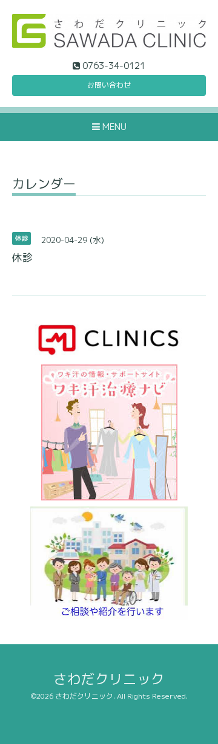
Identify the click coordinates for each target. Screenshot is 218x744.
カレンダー (44, 185)
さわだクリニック (109, 679)
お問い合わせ (109, 85)
